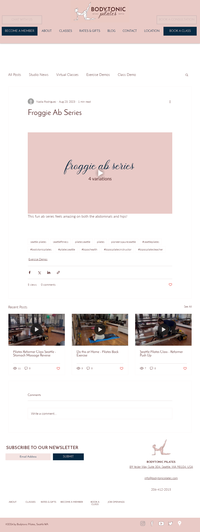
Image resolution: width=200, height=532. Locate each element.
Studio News (38, 74)
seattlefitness (60, 241)
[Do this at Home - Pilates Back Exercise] (100, 329)
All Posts (14, 74)
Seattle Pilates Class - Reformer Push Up (161, 353)
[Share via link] (58, 272)
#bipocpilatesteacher (150, 249)
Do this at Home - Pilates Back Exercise (97, 353)
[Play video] (100, 173)
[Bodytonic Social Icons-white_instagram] (142, 523)
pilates (100, 241)
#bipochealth (89, 249)
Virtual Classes (67, 74)
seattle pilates (38, 241)
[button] (177, 19)
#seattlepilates (150, 241)
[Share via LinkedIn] (49, 272)
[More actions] (170, 101)
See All (188, 306)
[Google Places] (179, 523)
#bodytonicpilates (41, 249)
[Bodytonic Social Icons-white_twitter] (170, 523)
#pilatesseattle (66, 249)
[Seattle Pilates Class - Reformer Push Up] (163, 329)
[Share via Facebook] (29, 272)
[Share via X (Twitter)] (39, 272)
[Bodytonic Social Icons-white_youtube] (161, 523)
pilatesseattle (82, 241)
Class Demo (127, 74)
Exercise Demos (98, 74)
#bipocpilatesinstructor (117, 249)
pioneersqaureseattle (123, 241)
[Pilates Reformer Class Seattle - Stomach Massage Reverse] (36, 329)
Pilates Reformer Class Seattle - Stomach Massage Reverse (34, 353)
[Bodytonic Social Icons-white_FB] (152, 523)
